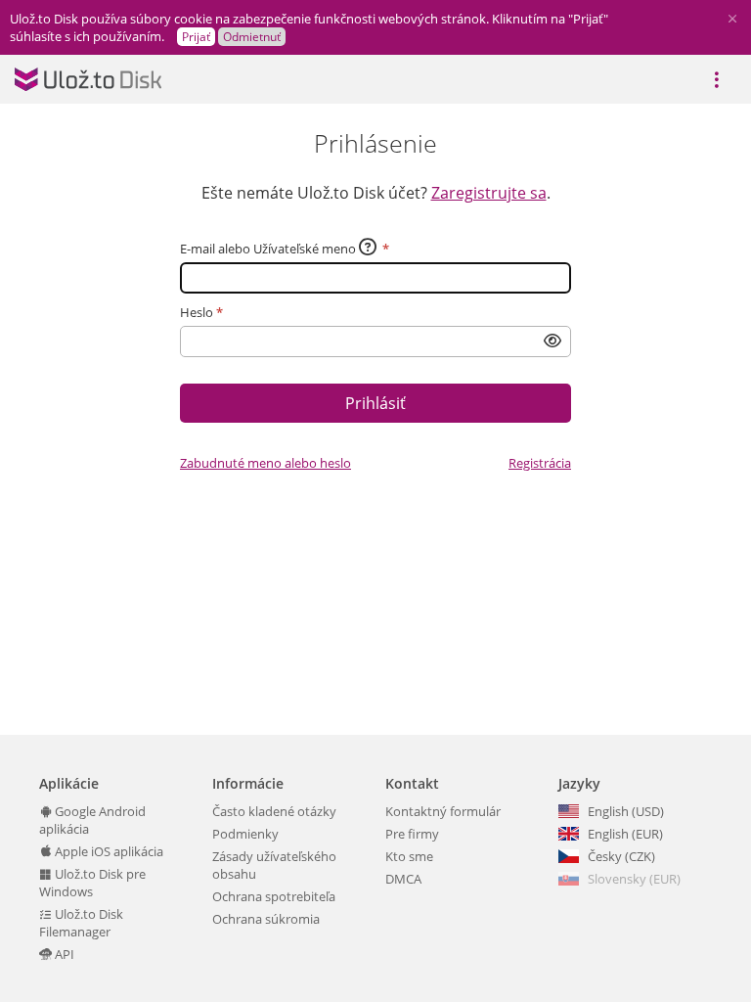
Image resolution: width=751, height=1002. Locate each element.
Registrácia (539, 463)
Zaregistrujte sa (489, 193)
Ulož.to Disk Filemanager (81, 922)
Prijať (196, 36)
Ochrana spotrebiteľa (273, 896)
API (63, 954)
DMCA (403, 879)
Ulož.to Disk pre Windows (92, 882)
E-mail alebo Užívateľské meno (268, 248)
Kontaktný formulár (443, 811)
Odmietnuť (252, 36)
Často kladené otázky (274, 811)
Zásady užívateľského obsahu (274, 865)
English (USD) (626, 811)
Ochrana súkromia (266, 919)
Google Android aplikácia (92, 820)
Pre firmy (412, 834)
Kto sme (409, 856)
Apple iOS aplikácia (107, 851)
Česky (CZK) (621, 856)
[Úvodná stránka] (88, 79)
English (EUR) (625, 834)
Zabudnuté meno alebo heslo (265, 463)
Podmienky (245, 834)
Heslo (196, 312)
